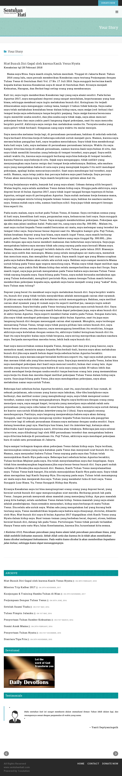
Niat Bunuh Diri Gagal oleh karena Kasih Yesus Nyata (38, 580)
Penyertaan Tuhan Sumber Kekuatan (27, 619)
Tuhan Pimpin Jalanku (18, 613)
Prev (6, 753)
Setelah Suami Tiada (17, 606)
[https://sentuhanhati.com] (15, 11)
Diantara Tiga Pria (15, 639)
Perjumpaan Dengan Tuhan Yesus (25, 600)
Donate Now (108, 3)
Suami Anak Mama (16, 626)
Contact (93, 763)
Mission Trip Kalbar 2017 (19, 587)
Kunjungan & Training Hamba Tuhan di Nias (32, 593)
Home (80, 763)
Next (115, 753)
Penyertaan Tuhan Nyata (20, 632)
